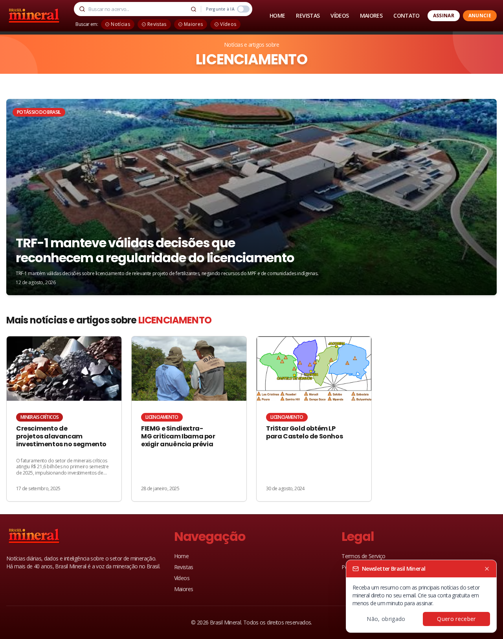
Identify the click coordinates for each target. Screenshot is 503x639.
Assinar (443, 15)
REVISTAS (307, 15)
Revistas (183, 567)
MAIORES (371, 15)
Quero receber (456, 619)
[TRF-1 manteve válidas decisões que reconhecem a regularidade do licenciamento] (251, 197)
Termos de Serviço (363, 556)
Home (181, 556)
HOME (277, 15)
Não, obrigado (386, 619)
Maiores (183, 589)
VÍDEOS (339, 15)
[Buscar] (193, 9)
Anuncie (479, 15)
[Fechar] (487, 569)
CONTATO (406, 15)
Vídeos (181, 578)
